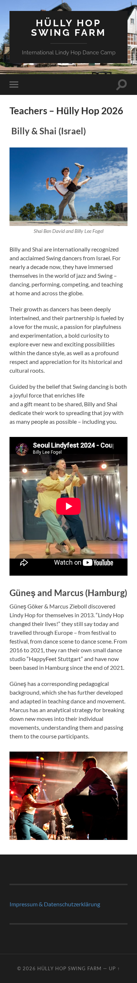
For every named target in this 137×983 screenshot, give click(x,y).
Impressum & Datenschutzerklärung (54, 904)
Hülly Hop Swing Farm (68, 27)
